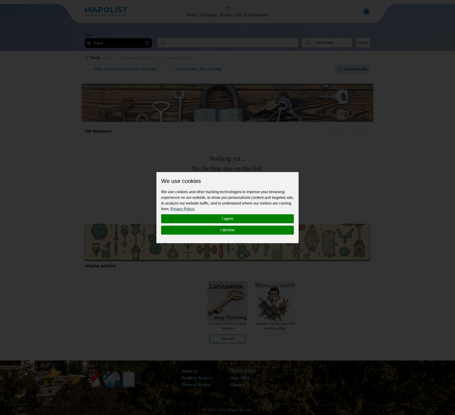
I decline (227, 230)
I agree (227, 219)
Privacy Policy (182, 209)
